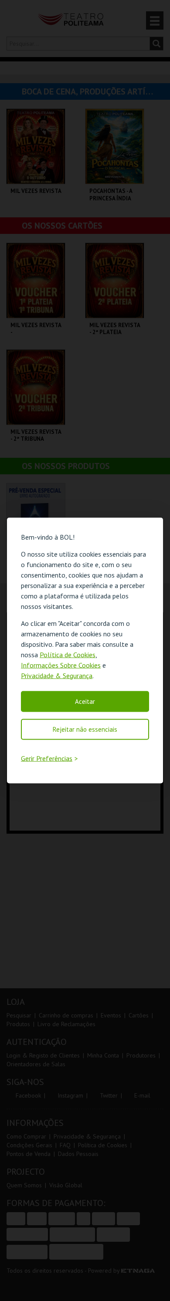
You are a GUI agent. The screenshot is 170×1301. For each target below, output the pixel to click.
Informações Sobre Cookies (61, 664)
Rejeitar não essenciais (85, 729)
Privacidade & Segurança (56, 675)
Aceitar (85, 701)
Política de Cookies (67, 654)
